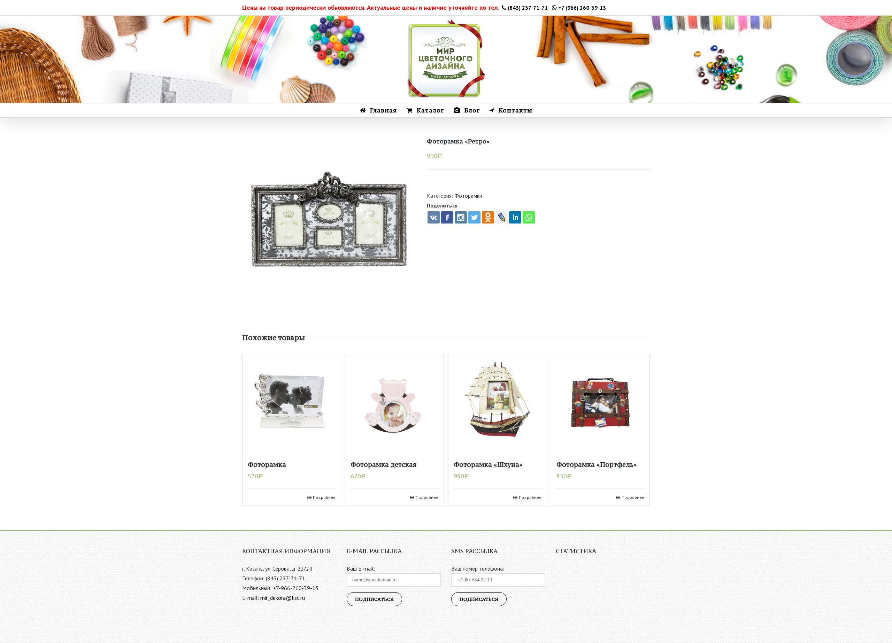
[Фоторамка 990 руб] (329, 222)
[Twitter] (474, 217)
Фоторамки (468, 195)
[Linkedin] (515, 217)
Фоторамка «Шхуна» (488, 464)
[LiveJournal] (501, 217)
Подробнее (324, 497)
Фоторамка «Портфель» (596, 464)
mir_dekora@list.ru (282, 597)
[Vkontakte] (434, 217)
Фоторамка (267, 464)
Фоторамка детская (383, 464)
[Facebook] (447, 217)
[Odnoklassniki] (488, 217)
